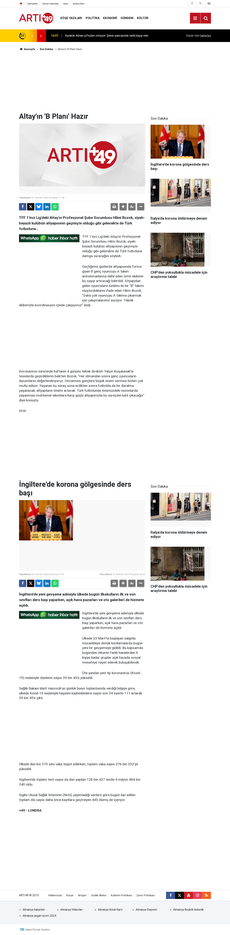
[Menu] (195, 18)
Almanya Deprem (146, 909)
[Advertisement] (115, 82)
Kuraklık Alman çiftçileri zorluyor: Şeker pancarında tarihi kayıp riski (106, 35)
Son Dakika (46, 49)
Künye (69, 895)
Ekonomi (110, 18)
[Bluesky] (38, 206)
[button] (123, 206)
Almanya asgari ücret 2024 (39, 915)
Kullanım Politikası (121, 895)
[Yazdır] (114, 206)
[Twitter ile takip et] (179, 895)
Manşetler (32, 3)
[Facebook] (22, 206)
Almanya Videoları (71, 909)
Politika (93, 18)
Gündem (127, 18)
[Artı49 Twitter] (200, 3)
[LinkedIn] (46, 206)
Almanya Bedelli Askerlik (188, 909)
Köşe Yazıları (71, 18)
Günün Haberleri (50, 3)
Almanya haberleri (34, 909)
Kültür (142, 18)
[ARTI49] (36, 18)
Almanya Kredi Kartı (110, 909)
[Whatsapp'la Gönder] (55, 206)
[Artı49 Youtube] (209, 3)
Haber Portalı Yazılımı (37, 929)
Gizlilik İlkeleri (98, 895)
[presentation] (31, 36)
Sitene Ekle (78, 3)
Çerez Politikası (146, 895)
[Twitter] (30, 206)
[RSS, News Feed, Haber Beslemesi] (206, 895)
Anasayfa (29, 49)
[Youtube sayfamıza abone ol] (188, 895)
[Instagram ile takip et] (197, 895)
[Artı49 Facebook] (192, 3)
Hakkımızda (55, 895)
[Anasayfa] (21, 3)
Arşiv (65, 3)
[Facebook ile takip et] (170, 895)
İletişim (82, 895)
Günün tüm (198, 35)
